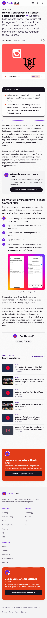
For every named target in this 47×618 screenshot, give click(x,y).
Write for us (6, 555)
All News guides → (38, 356)
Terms (11, 612)
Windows (28, 517)
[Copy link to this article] (43, 40)
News (4, 9)
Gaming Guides (7, 525)
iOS (3, 537)
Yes (20, 341)
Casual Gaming (7, 517)
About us (5, 546)
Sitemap (24, 612)
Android (5, 529)
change (5, 157)
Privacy (4, 612)
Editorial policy (7, 558)
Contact (5, 550)
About (17, 612)
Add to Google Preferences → (26, 190)
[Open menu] (32, 3)
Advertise (5, 563)
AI (3, 533)
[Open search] (37, 3)
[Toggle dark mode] (42, 3)
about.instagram (27, 292)
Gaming (5, 513)
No (29, 341)
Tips (9, 9)
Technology (29, 513)
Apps (27, 525)
